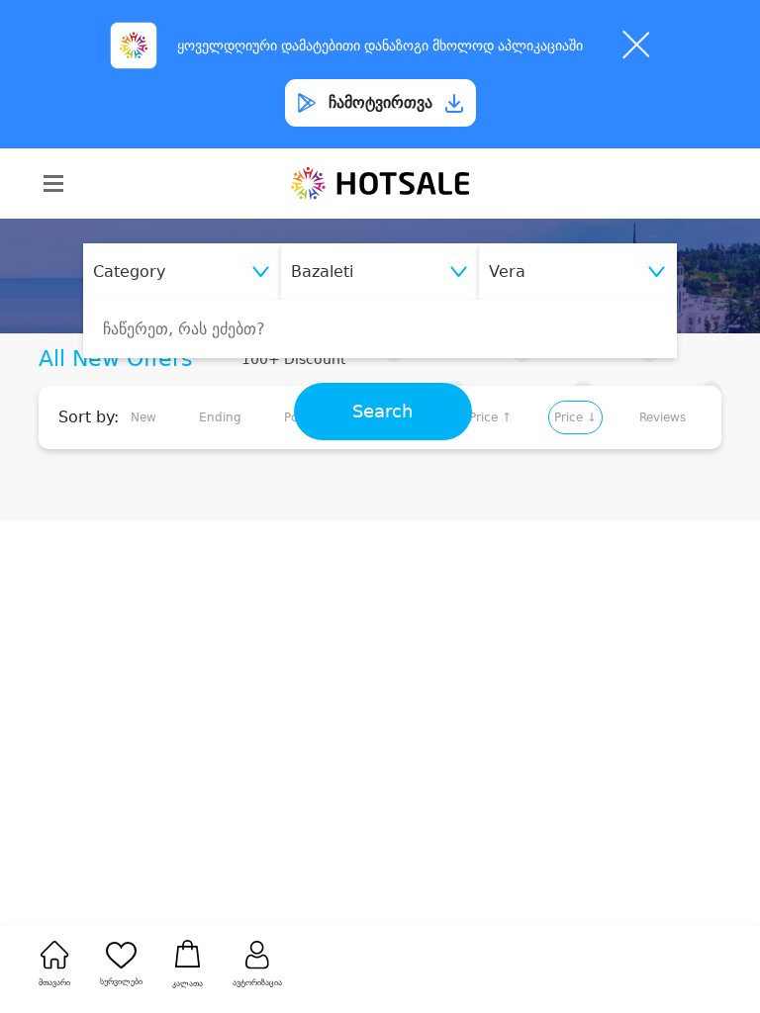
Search (382, 411)
